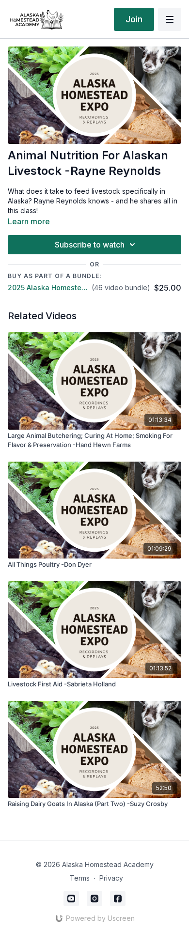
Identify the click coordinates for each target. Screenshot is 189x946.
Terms (80, 878)
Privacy (111, 878)
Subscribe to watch (90, 244)
